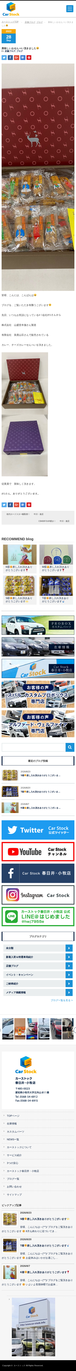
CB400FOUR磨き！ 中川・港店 (54, 521)
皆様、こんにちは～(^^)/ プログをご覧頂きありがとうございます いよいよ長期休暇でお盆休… (37, 1282)
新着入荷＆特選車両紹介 (19, 957)
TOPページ (13, 1116)
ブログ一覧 (13, 1179)
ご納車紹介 (12, 983)
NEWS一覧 (13, 1139)
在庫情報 (12, 1123)
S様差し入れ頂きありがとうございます (43, 1219)
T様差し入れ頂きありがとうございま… (40, 791)
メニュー (69, 8)
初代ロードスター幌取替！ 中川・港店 (25, 514)
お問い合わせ (14, 1186)
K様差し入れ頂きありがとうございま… (41, 808)
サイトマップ (14, 1194)
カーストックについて (19, 1147)
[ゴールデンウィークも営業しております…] (31, 1028)
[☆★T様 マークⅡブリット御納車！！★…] (56, 1028)
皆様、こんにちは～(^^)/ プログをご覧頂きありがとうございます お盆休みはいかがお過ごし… (37, 1255)
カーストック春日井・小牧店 (23, 1171)
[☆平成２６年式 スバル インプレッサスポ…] (19, 1028)
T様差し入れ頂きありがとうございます (43, 1245)
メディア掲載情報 (16, 992)
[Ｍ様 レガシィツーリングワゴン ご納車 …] (68, 1028)
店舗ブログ (30, 22)
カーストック (19, 1365)
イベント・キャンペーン (19, 974)
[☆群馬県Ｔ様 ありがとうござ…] (7, 1028)
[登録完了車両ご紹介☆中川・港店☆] (43, 1028)
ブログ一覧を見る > (62, 1000)
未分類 (9, 948)
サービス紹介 (14, 1155)
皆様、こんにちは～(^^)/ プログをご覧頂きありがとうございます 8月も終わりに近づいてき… (37, 1229)
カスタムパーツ (15, 1131)
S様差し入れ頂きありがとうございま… (41, 775)
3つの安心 (12, 1163)
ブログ (39, 22)
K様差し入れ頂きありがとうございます (43, 1272)
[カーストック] (18, 9)
